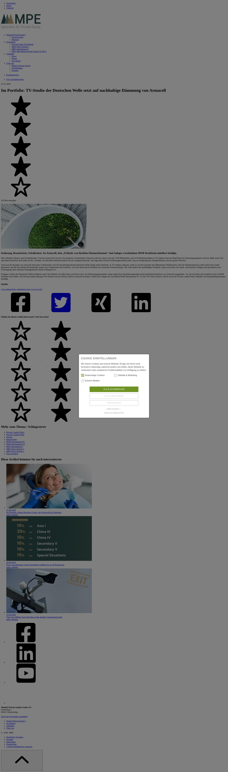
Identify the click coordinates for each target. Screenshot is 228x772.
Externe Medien (92, 381)
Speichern (114, 403)
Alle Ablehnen (114, 396)
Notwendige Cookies (95, 375)
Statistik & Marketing (127, 375)
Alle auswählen (114, 389)
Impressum (108, 413)
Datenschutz (119, 413)
